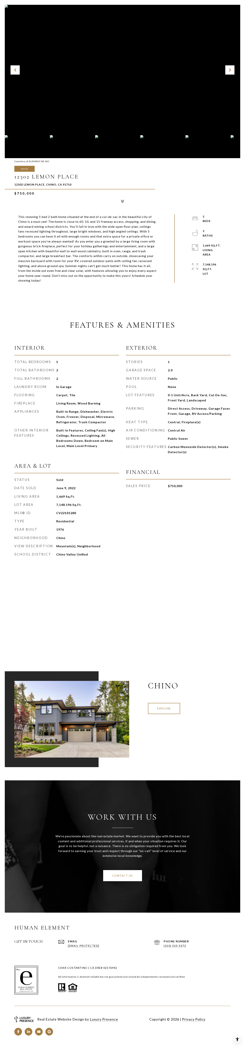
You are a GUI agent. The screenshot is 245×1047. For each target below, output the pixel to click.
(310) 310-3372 (175, 945)
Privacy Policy (193, 1019)
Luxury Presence (104, 1019)
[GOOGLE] (49, 1031)
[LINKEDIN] (28, 1031)
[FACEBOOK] (18, 1031)
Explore (164, 708)
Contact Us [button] (122, 875)
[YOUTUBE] (39, 1031)
